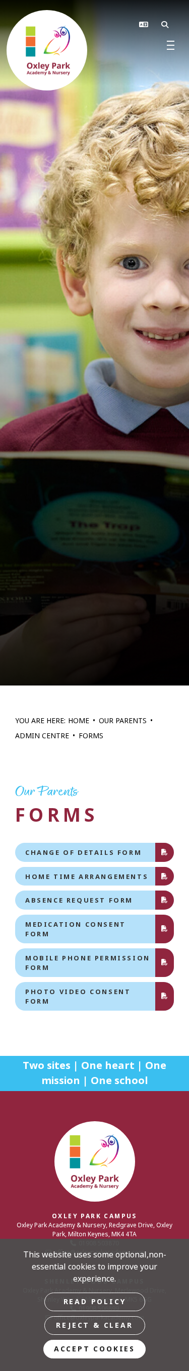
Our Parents (123, 721)
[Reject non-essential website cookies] (94, 1325)
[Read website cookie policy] (94, 1302)
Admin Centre (42, 736)
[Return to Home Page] (94, 50)
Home (78, 721)
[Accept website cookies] (94, 1349)
